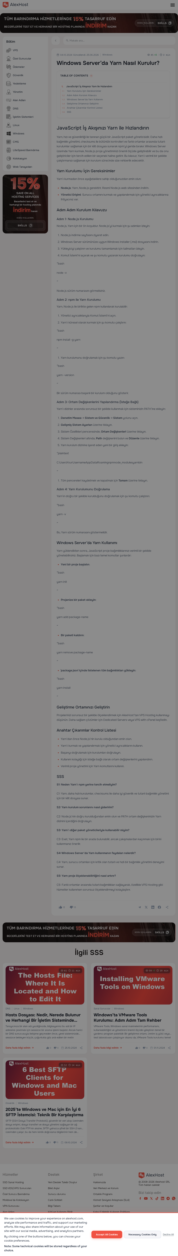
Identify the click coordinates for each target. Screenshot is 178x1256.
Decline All (168, 1234)
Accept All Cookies (107, 1234)
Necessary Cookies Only (142, 1234)
